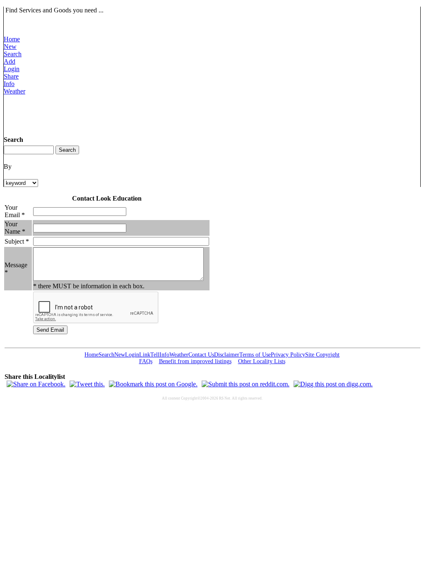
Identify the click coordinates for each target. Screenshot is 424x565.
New (10, 46)
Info (9, 83)
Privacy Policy (288, 355)
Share (11, 76)
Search (13, 53)
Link (144, 355)
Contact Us (201, 355)
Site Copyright (322, 355)
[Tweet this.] (87, 384)
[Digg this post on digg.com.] (333, 384)
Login (11, 68)
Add (9, 61)
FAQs (145, 361)
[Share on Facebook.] (36, 384)
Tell (154, 355)
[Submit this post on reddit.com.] (246, 384)
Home (12, 39)
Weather (14, 91)
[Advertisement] (154, 113)
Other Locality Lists (261, 361)
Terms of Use (255, 355)
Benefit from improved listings (195, 361)
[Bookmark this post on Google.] (153, 384)
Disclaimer (226, 355)
